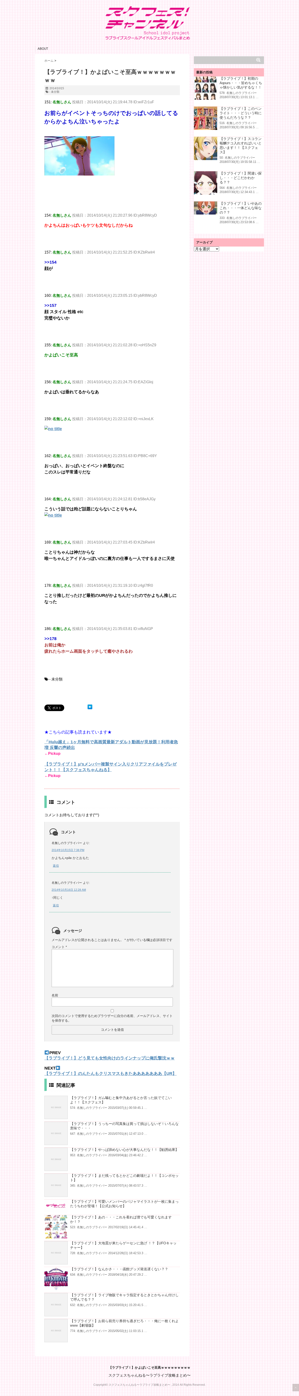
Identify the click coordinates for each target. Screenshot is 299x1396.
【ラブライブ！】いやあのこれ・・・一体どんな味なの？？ (241, 207)
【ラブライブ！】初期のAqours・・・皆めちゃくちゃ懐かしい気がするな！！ (241, 82)
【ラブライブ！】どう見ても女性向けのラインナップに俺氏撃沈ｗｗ (109, 1058)
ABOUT (43, 48)
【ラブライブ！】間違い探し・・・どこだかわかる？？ (241, 177)
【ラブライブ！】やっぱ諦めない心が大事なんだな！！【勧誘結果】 (124, 1150)
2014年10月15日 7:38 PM (68, 850)
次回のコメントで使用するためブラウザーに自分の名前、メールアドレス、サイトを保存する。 (112, 1018)
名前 (55, 995)
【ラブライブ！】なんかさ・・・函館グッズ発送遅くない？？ (119, 1269)
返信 (56, 865)
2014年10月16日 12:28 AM (69, 889)
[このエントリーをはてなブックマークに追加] (90, 707)
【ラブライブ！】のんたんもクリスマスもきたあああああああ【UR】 (110, 1073)
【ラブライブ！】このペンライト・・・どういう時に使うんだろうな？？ (241, 113)
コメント (59, 947)
